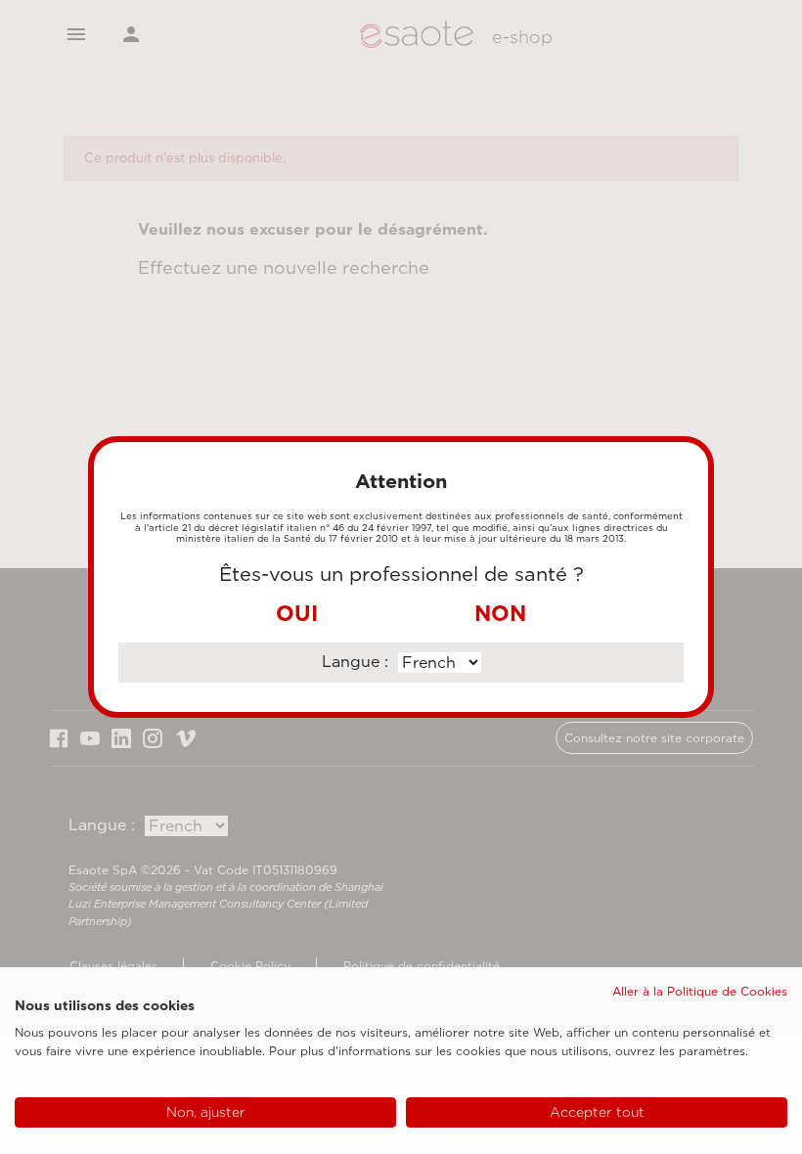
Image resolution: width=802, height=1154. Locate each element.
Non (500, 613)
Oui (297, 613)
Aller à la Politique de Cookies (699, 991)
